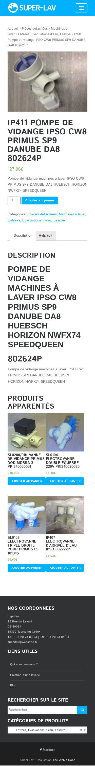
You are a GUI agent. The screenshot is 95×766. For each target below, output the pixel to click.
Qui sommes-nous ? (24, 664)
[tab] (23, 236)
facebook (48, 750)
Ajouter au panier (39, 200)
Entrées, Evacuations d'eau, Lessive (44, 34)
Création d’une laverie (25, 675)
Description (23, 235)
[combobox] (47, 730)
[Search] (82, 710)
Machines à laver (72, 214)
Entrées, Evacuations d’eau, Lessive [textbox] (46, 730)
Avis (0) (45, 235)
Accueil (13, 28)
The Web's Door (64, 760)
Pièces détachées (35, 28)
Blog (13, 685)
